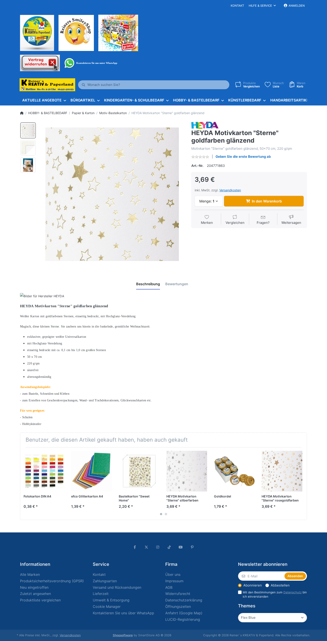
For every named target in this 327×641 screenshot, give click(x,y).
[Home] (22, 113)
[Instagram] (158, 547)
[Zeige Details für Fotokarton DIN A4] (44, 471)
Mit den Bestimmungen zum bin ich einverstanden (275, 594)
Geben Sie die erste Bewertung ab (243, 156)
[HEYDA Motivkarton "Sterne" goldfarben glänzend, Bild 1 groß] (28, 130)
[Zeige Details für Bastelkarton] (139, 471)
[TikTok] (169, 547)
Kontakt (237, 5)
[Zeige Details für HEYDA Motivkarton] (186, 471)
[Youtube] (181, 547)
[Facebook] (135, 547)
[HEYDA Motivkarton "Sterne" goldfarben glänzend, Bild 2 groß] (28, 148)
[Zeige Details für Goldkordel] (234, 471)
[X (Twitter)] (146, 547)
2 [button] (166, 514)
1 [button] (161, 514)
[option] (112, 194)
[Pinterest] (192, 547)
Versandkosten (230, 190)
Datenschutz (292, 592)
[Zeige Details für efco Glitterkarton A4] (91, 471)
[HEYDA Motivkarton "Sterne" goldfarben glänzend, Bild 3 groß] (28, 165)
